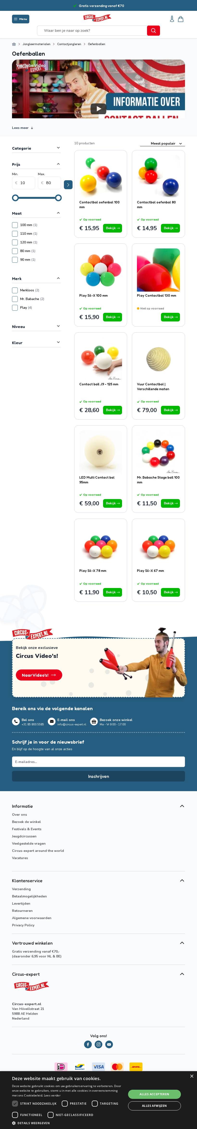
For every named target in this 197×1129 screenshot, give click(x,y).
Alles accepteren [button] (154, 1094)
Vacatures (20, 858)
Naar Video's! (35, 675)
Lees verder (52, 1095)
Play (40, 307)
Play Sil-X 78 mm (92, 570)
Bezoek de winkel (26, 822)
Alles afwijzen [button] (154, 1106)
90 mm (40, 259)
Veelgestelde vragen (29, 843)
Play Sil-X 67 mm (150, 570)
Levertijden (21, 903)
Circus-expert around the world (38, 850)
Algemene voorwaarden (31, 918)
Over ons (19, 814)
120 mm (40, 242)
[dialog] (98, 1100)
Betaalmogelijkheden (29, 896)
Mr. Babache (40, 299)
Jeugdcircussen (24, 836)
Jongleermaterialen (36, 44)
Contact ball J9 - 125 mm (98, 384)
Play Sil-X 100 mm (93, 295)
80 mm (40, 251)
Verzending (21, 889)
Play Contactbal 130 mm (156, 295)
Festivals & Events (26, 829)
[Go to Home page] (97, 18)
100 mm (40, 225)
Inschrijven (98, 776)
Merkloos (40, 290)
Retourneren (22, 911)
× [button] (191, 1076)
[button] (67, 1123)
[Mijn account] (172, 19)
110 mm (40, 233)
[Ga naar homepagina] (14, 44)
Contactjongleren (69, 44)
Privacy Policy (23, 925)
